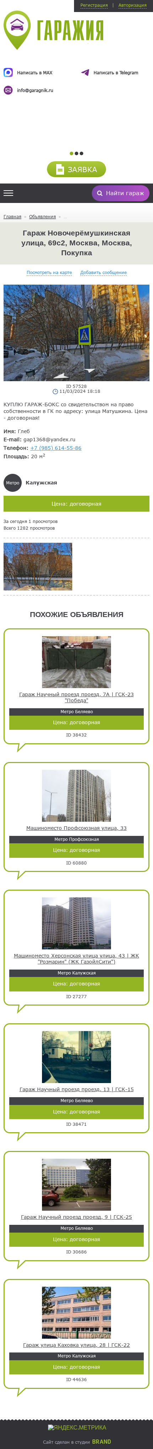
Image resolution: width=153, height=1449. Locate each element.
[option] (76, 75)
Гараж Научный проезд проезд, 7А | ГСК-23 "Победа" (76, 697)
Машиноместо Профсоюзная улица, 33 (76, 828)
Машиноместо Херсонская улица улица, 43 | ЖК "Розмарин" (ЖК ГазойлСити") (76, 959)
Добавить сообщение (103, 272)
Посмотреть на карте (49, 272)
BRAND (101, 1442)
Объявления (42, 216)
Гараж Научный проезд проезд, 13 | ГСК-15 (77, 1089)
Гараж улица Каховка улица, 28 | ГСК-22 (76, 1345)
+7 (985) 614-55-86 (55, 448)
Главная (12, 216)
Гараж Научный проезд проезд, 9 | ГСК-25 (76, 1217)
